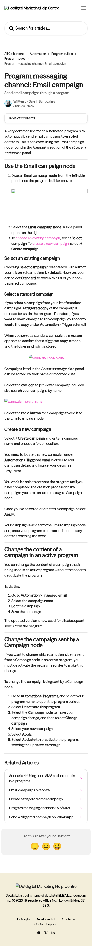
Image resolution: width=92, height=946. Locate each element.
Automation (38, 54)
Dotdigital (23, 919)
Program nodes (14, 59)
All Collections (14, 54)
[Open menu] (83, 8)
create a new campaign (50, 243)
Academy (68, 919)
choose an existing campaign (38, 238)
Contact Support (46, 924)
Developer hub (46, 919)
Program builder (62, 54)
